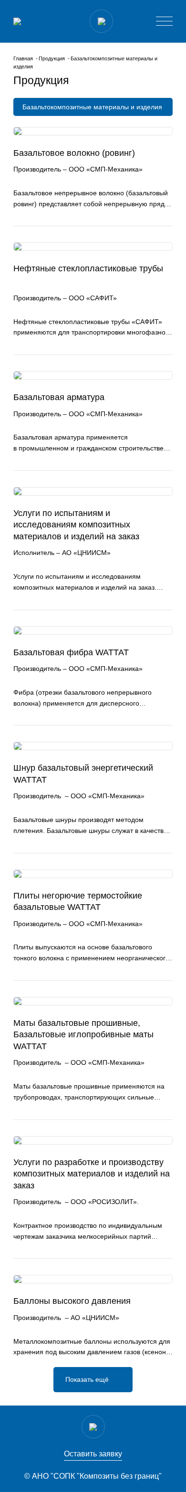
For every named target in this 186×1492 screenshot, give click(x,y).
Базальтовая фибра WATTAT (71, 652)
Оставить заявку (93, 1454)
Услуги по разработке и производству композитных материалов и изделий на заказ (91, 1173)
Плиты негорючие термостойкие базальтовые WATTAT (77, 901)
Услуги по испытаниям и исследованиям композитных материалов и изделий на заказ (76, 524)
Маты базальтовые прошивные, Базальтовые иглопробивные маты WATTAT (83, 1034)
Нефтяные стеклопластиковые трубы (88, 268)
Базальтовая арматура (58, 397)
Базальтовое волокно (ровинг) (74, 153)
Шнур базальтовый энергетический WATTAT (83, 773)
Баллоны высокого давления (72, 1301)
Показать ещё (87, 1379)
